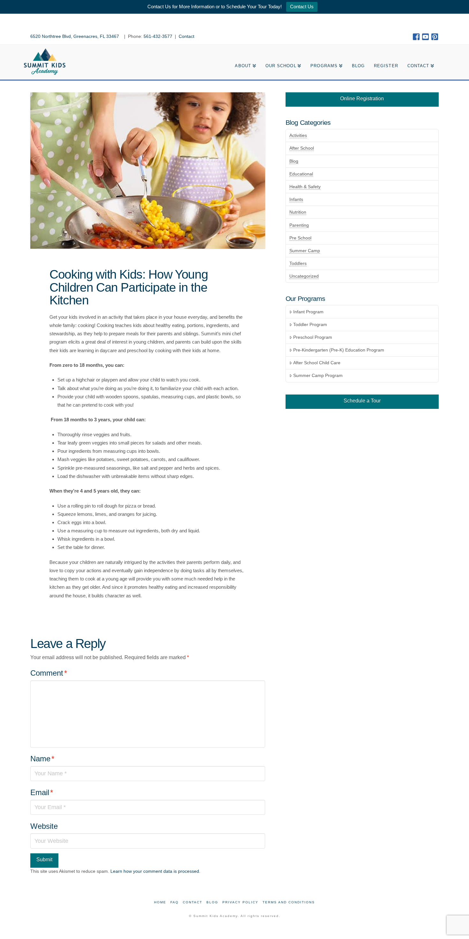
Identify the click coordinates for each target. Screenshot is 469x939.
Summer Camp (304, 250)
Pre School (300, 237)
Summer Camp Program (318, 375)
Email (41, 792)
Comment (48, 673)
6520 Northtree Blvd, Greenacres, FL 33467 (75, 36)
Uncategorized (304, 276)
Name (42, 758)
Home (160, 902)
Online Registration (362, 98)
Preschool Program (312, 337)
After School (301, 148)
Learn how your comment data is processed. (155, 871)
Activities (298, 135)
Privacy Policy (240, 902)
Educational (301, 173)
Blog (293, 161)
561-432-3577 (158, 36)
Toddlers (298, 263)
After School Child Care (316, 362)
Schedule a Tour (362, 400)
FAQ (174, 902)
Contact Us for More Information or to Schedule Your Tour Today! (214, 6)
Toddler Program (310, 324)
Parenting (299, 225)
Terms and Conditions (289, 902)
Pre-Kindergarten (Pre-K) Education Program (338, 349)
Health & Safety (305, 186)
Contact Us (302, 6)
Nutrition (297, 212)
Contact (186, 36)
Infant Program (308, 311)
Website (44, 826)
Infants (296, 199)
